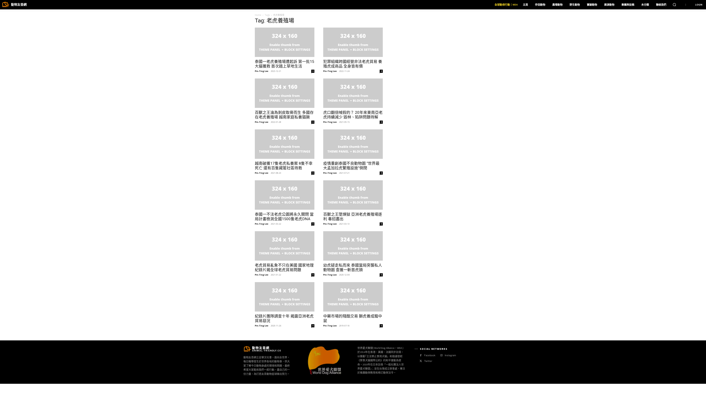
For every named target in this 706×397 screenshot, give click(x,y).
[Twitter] (420, 361)
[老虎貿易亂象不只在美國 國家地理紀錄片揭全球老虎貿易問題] (284, 246)
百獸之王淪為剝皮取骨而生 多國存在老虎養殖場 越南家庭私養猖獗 (284, 114)
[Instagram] (441, 355)
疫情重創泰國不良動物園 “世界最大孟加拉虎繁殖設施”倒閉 (351, 165)
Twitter (428, 361)
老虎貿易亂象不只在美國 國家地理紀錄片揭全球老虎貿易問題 (284, 267)
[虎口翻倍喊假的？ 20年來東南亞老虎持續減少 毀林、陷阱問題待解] (353, 93)
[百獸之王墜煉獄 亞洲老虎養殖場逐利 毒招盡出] (353, 195)
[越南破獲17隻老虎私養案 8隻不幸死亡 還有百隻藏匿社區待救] (284, 144)
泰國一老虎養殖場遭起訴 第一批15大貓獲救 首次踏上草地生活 (284, 63)
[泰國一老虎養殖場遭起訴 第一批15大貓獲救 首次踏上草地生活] (284, 42)
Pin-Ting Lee (261, 71)
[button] (674, 4)
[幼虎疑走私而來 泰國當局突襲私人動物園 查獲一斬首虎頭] (353, 246)
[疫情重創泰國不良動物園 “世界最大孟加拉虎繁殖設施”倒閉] (353, 144)
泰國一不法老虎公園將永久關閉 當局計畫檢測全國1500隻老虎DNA (284, 216)
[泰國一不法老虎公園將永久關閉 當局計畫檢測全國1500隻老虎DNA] (284, 195)
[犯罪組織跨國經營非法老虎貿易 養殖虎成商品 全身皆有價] (353, 42)
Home (258, 15)
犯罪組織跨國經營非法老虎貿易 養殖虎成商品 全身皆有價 (352, 63)
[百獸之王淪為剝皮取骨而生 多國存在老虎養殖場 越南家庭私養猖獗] (284, 93)
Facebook (429, 355)
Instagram (450, 355)
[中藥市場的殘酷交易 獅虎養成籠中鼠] (353, 297)
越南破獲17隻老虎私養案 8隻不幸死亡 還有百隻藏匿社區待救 (284, 165)
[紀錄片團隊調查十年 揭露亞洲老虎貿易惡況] (284, 297)
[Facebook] (420, 355)
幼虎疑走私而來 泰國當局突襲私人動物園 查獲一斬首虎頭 (352, 267)
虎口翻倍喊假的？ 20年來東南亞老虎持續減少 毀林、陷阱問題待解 (353, 114)
